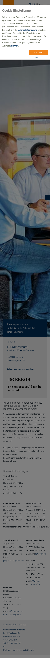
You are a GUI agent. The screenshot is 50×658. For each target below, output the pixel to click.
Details (37, 58)
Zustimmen (38, 52)
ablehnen (14, 46)
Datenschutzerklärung (27, 30)
